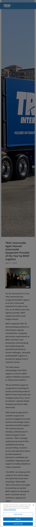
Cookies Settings (18, 514)
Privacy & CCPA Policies (10, 510)
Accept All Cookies (18, 524)
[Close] (33, 505)
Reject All (18, 519)
